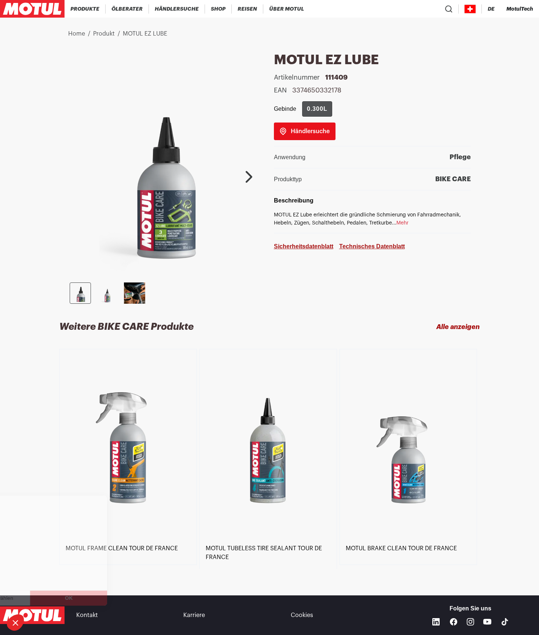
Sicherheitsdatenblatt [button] (303, 246)
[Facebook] (453, 621)
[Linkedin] (436, 621)
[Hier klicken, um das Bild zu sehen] (80, 293)
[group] (317, 109)
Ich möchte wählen (45, 598)
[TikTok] (504, 621)
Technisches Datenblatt (372, 246)
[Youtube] (487, 621)
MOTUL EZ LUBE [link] (145, 34)
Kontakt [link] (87, 615)
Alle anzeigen (458, 327)
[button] (15, 622)
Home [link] (76, 34)
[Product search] (448, 8)
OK (123, 598)
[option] (129, 454)
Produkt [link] (104, 34)
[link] (218, 9)
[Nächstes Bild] (249, 177)
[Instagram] (470, 621)
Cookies (302, 615)
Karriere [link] (194, 615)
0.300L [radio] (317, 109)
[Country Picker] (470, 9)
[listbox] (269, 459)
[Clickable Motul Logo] (32, 9)
